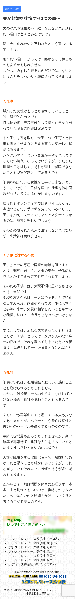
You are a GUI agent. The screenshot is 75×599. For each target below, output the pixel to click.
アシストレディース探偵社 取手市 (32, 560)
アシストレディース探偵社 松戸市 (32, 547)
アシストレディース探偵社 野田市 (32, 556)
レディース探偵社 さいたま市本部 (32, 564)
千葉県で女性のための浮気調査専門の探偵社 (37, 572)
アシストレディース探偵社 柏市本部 (34, 539)
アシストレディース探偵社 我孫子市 (34, 543)
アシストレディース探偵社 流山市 (32, 551)
